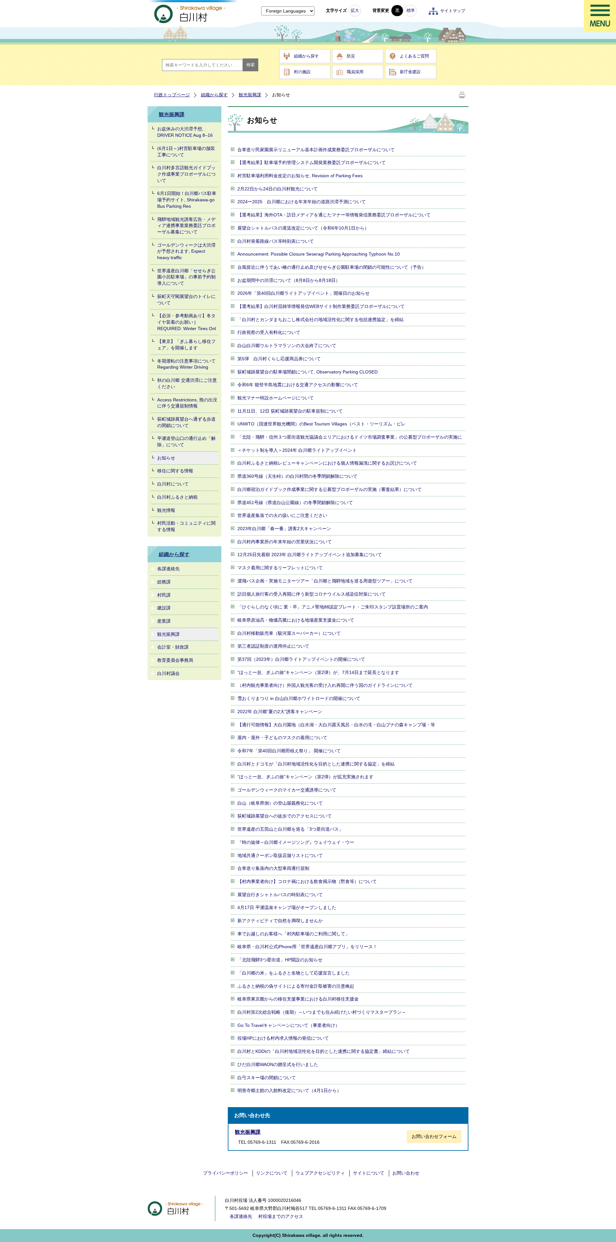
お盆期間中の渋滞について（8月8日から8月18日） (288, 280)
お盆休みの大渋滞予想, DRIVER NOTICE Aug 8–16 (185, 132)
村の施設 (302, 71)
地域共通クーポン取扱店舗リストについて (280, 855)
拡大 (355, 10)
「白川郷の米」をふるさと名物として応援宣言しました (293, 972)
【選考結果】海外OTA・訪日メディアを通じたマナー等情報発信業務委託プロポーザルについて (334, 214)
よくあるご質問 (414, 56)
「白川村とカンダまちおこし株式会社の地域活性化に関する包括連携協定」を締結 (320, 319)
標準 (410, 10)
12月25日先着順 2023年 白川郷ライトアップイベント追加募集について (309, 554)
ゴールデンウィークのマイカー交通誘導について (286, 789)
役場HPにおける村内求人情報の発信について (283, 1038)
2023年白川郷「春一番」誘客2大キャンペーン (284, 528)
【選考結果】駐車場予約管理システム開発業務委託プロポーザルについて (311, 162)
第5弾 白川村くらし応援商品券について (279, 358)
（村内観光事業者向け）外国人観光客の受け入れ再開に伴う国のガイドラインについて (325, 685)
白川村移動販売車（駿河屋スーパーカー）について (289, 633)
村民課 (164, 595)
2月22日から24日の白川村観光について (277, 188)
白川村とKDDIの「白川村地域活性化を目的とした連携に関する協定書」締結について (323, 1051)
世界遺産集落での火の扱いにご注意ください (282, 515)
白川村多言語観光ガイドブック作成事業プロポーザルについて (186, 174)
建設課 (164, 607)
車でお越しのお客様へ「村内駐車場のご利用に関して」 (293, 933)
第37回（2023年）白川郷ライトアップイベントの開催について (301, 659)
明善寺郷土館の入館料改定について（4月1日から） (289, 1090)
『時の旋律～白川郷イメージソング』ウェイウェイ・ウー (295, 842)
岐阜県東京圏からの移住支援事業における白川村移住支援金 (298, 998)
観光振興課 (250, 94)
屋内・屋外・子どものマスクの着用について (282, 737)
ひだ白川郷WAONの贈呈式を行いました (277, 1064)
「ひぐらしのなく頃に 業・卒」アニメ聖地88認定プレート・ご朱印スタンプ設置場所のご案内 (332, 606)
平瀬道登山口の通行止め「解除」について (186, 441)
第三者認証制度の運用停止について (273, 646)
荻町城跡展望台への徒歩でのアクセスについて (284, 815)
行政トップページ (172, 94)
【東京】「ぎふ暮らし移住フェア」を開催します (186, 344)
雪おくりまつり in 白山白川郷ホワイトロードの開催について (298, 698)
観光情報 (166, 510)
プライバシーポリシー (225, 1173)
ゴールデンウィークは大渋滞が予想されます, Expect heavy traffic (186, 251)
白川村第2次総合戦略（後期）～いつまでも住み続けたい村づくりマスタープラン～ (321, 1012)
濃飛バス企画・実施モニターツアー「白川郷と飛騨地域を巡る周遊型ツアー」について (325, 580)
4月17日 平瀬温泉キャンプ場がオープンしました (286, 907)
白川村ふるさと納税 (177, 497)
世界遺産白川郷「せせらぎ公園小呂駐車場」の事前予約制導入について (186, 277)
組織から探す (306, 56)
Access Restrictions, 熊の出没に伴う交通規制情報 (187, 403)
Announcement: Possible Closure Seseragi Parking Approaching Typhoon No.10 (318, 254)
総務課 (164, 581)
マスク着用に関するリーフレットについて (280, 567)
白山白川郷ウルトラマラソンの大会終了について (286, 345)
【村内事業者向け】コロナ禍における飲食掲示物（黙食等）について (307, 881)
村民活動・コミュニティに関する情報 (186, 526)
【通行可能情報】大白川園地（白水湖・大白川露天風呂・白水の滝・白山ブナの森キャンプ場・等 (336, 724)
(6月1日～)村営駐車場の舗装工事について (186, 151)
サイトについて (368, 1173)
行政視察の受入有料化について (268, 332)
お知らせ (166, 457)
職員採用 (355, 71)
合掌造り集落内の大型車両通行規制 (273, 868)
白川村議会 (168, 673)
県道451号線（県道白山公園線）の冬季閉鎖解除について (295, 502)
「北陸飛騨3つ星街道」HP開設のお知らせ (279, 959)
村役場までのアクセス (280, 1216)
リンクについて (271, 1173)
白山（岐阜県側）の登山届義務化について (280, 803)
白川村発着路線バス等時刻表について (275, 241)
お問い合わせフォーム (434, 1136)
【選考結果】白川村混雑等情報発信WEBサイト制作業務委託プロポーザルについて (321, 306)
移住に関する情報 (175, 470)
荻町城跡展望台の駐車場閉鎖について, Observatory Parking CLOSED (307, 371)
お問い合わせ (405, 1173)
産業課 (164, 621)
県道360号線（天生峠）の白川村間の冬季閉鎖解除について (297, 476)
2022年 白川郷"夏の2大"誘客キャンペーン (279, 711)
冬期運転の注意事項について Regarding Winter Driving (186, 364)
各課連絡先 (168, 568)
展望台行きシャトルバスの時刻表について (280, 894)
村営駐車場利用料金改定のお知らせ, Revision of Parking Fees (300, 175)
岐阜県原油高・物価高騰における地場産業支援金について (295, 620)
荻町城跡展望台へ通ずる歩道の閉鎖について (186, 422)
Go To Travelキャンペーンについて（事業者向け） (288, 1025)
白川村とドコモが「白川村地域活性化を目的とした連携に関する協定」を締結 (316, 763)
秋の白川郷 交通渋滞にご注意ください (187, 383)
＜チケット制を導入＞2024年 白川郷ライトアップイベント (297, 450)
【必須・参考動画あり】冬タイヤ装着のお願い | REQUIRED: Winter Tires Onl (186, 322)
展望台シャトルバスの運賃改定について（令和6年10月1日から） (303, 228)
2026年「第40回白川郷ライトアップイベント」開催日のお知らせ (303, 293)
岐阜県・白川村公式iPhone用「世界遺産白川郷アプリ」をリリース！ (307, 946)
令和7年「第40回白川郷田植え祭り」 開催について (289, 750)
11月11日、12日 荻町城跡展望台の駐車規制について (290, 411)
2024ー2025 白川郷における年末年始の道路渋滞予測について (301, 201)
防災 (351, 56)
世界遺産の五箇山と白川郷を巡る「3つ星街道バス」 (290, 829)
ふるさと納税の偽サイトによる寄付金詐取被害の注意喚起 (295, 986)
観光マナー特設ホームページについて (275, 397)
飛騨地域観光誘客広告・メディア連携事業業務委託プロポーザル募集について (186, 225)
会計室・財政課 (173, 647)
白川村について (173, 483)
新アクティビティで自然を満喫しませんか (280, 920)
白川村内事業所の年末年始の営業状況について (284, 541)
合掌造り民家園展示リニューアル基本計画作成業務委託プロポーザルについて (316, 149)
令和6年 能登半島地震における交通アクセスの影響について (297, 384)
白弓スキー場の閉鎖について (266, 1077)
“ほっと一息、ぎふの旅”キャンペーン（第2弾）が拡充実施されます (305, 776)
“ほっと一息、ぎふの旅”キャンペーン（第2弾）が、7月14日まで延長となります (318, 672)
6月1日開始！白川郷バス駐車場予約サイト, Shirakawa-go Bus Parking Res (186, 199)
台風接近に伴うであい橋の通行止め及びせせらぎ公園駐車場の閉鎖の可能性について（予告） (331, 267)
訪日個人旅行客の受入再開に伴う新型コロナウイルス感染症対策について (311, 594)
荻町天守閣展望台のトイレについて (186, 299)
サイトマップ (452, 10)
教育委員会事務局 (175, 660)
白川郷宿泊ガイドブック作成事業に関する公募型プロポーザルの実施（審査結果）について (329, 489)
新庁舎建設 (410, 71)
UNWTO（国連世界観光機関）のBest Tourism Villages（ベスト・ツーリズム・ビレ (321, 423)
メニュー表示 (600, 16)
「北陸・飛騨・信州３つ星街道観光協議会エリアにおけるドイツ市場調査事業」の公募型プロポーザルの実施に (349, 437)
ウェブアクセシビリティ (320, 1173)
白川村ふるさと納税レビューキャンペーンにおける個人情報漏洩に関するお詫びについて (327, 463)
